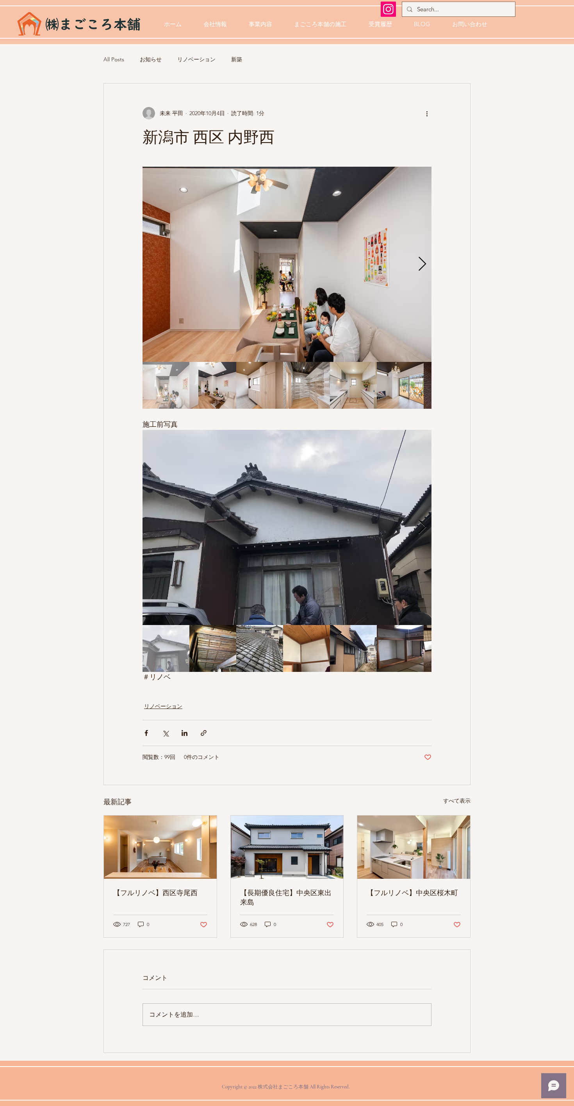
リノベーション (196, 59)
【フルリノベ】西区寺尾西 (155, 893)
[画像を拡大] (287, 264)
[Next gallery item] (422, 264)
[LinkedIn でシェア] (184, 733)
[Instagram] (388, 9)
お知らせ (151, 59)
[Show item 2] (212, 385)
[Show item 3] (259, 385)
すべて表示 (457, 800)
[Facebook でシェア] (146, 733)
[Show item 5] (353, 385)
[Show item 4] (306, 385)
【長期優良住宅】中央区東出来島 (286, 898)
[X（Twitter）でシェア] (165, 733)
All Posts (113, 59)
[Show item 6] (400, 385)
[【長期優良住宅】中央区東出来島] (287, 847)
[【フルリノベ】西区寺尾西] (160, 847)
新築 (236, 59)
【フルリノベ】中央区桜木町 (412, 893)
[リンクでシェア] (203, 733)
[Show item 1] (166, 385)
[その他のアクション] (426, 113)
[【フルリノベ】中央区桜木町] (413, 847)
